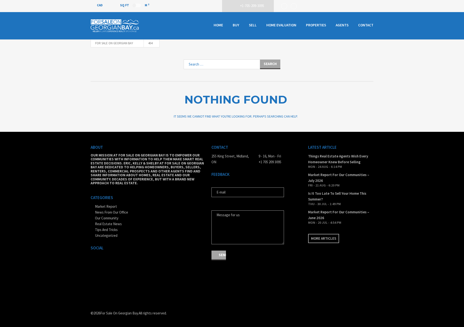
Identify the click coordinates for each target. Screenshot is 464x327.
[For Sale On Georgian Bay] (115, 25)
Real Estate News (108, 224)
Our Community (106, 218)
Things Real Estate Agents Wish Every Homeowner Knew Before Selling (338, 159)
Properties (316, 25)
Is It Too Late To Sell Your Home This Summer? (337, 196)
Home (218, 25)
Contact (365, 25)
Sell (253, 25)
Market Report (106, 206)
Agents (342, 25)
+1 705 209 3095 (270, 162)
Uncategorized (106, 235)
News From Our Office (111, 212)
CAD (100, 5)
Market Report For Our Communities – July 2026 (338, 177)
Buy (236, 25)
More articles (323, 238)
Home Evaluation (281, 25)
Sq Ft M (134, 5)
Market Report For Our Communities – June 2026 (338, 215)
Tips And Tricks (106, 229)
